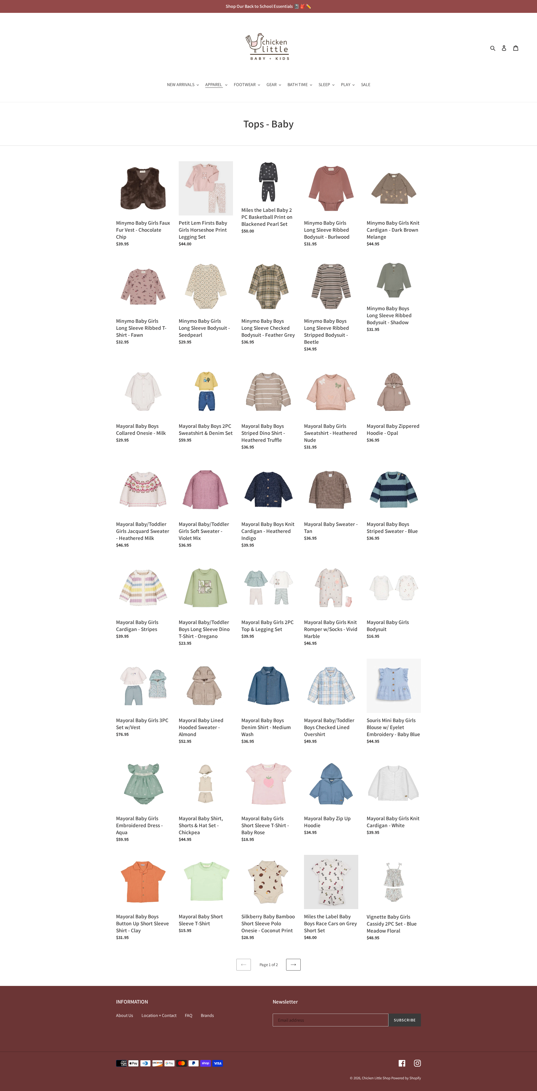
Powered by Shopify (406, 1078)
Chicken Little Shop (376, 1078)
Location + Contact (159, 1015)
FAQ (188, 1015)
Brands (207, 1015)
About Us (124, 1015)
